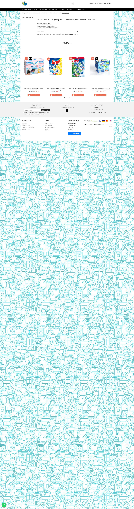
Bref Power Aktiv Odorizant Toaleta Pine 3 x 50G (78, 89)
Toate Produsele (27, 9)
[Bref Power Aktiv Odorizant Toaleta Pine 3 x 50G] (78, 67)
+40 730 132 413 (98, 107)
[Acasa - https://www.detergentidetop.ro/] (29, 4)
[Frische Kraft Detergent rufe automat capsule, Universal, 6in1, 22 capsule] (100, 67)
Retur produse (48, 125)
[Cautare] (72, 4)
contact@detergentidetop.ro (98, 112)
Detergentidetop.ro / (27, 13)
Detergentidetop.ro (79, 9)
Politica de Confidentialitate (38, 114)
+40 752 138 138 (98, 110)
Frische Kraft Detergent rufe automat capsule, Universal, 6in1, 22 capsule (100, 89)
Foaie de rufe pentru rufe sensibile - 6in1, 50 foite (33, 89)
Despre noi (62, 9)
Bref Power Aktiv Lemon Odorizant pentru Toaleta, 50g (56, 89)
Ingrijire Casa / (37, 13)
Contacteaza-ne (75, 133)
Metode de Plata (48, 123)
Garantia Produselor (49, 127)
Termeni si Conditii (26, 125)
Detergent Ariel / (57, 13)
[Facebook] (67, 110)
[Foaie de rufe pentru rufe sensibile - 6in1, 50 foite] (34, 67)
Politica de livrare (25, 129)
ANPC (46, 129)
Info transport (53, 9)
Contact (69, 9)
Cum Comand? (43, 9)
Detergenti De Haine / (46, 13)
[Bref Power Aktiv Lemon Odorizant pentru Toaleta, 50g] (56, 67)
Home (36, 9)
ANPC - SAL (47, 131)
